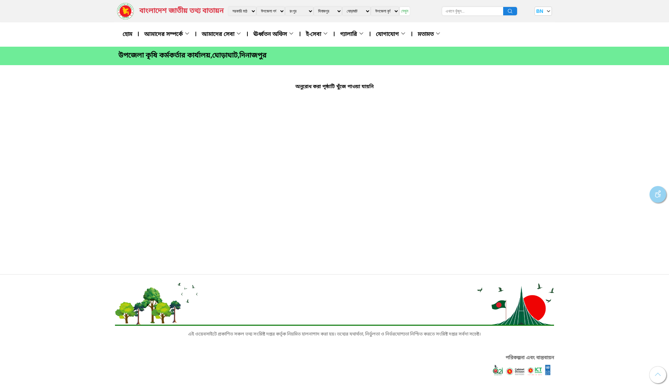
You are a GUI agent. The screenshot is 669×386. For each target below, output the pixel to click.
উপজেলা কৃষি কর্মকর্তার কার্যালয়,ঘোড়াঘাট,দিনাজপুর (192, 55)
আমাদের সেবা (219, 34)
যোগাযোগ (388, 34)
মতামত (426, 34)
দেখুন (404, 11)
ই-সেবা (314, 34)
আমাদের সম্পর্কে (164, 34)
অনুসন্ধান (510, 11)
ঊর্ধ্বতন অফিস (271, 34)
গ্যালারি (349, 34)
